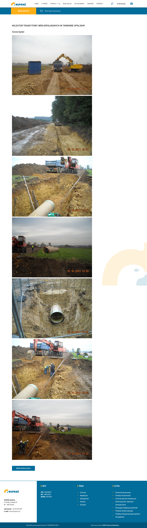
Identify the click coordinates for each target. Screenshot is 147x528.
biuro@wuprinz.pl (14, 511)
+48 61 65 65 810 (17, 509)
